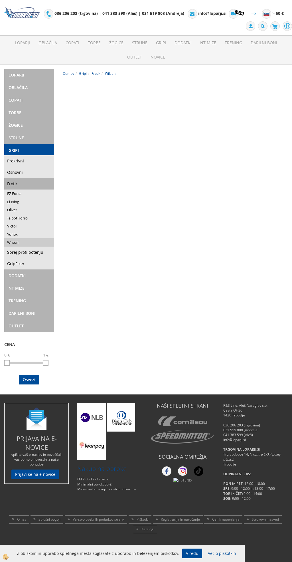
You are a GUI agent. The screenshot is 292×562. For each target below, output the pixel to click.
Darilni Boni (264, 42)
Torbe (94, 42)
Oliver (12, 209)
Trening (233, 42)
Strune (139, 42)
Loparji (22, 42)
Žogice (116, 42)
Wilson (13, 242)
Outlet (134, 57)
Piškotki (143, 519)
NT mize (208, 42)
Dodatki (183, 42)
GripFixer (16, 263)
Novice (158, 57)
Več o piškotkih (222, 553)
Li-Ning (13, 201)
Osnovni (15, 172)
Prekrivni (15, 161)
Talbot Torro (17, 218)
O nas (21, 519)
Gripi (161, 42)
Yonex (12, 234)
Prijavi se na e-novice (35, 474)
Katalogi (147, 529)
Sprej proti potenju (25, 252)
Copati (72, 42)
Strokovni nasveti (265, 519)
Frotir (12, 183)
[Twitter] (182, 471)
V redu (192, 553)
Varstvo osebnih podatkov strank (98, 519)
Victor (12, 226)
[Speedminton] (182, 436)
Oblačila (47, 42)
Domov (68, 73)
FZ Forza (14, 193)
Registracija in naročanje (180, 519)
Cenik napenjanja (226, 519)
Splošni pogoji (49, 519)
